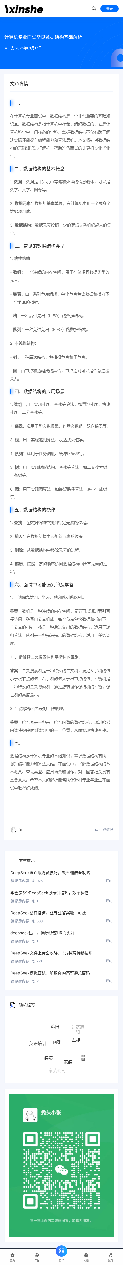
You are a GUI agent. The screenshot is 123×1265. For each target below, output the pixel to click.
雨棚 (57, 1033)
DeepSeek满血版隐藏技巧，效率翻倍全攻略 (50, 872)
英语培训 (37, 1040)
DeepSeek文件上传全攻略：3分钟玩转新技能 (51, 952)
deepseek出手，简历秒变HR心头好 (42, 932)
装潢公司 (40, 1060)
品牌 (83, 1053)
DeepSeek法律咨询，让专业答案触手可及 (48, 912)
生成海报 (105, 830)
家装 (68, 1054)
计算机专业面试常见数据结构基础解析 (43, 37)
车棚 (76, 1033)
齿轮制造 (75, 1067)
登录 (109, 9)
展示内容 (22, 881)
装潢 (48, 1051)
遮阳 (55, 1022)
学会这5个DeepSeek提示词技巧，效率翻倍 (49, 892)
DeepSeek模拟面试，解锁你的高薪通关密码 (50, 972)
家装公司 (57, 1068)
